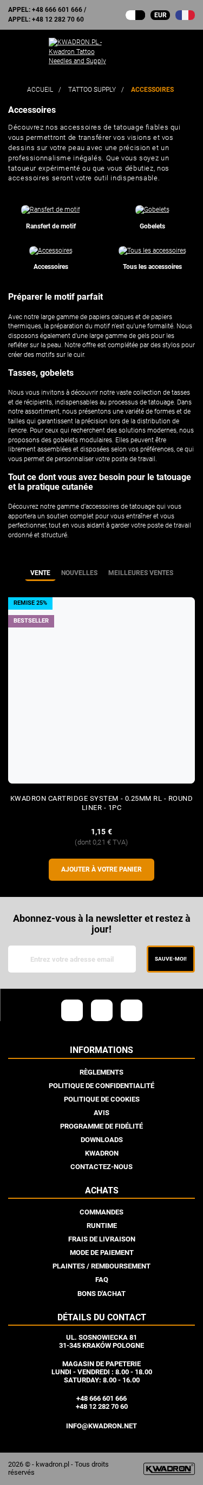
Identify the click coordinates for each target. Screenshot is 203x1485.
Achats (102, 1191)
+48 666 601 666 (57, 10)
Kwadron (102, 1153)
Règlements (101, 1072)
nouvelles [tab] (79, 573)
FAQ (101, 1279)
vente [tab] (40, 573)
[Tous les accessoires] (152, 251)
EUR (160, 15)
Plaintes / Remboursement (101, 1266)
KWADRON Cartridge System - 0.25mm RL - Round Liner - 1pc (101, 802)
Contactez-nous (101, 1167)
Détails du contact (101, 1317)
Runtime (102, 1225)
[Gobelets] (152, 210)
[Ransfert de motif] (51, 210)
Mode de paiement (102, 1252)
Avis (101, 1113)
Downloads (102, 1140)
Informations (101, 1050)
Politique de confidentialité (101, 1086)
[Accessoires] (51, 251)
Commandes (101, 1212)
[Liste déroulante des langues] (185, 15)
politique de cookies (102, 1099)
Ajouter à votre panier (101, 869)
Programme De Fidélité (101, 1126)
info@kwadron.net (101, 1426)
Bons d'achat (101, 1294)
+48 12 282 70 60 (58, 19)
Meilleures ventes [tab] (140, 573)
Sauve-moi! (171, 958)
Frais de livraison (101, 1239)
